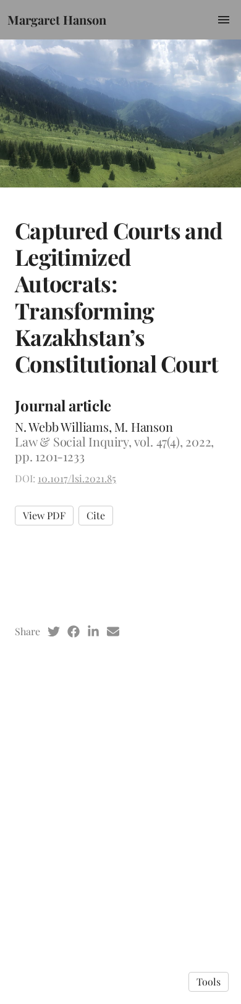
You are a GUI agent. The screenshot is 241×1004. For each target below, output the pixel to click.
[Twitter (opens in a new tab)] (54, 631)
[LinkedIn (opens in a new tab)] (93, 631)
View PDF (44, 515)
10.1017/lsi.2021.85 (77, 478)
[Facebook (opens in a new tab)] (73, 631)
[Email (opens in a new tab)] (113, 631)
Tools (209, 981)
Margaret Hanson (56, 19)
